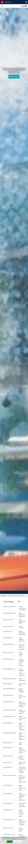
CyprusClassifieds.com (9, 659)
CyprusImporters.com (8, 819)
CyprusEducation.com (8, 701)
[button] (11, 589)
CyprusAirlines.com (8, 619)
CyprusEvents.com (8, 742)
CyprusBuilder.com (8, 638)
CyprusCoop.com (7, 683)
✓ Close (10, 841)
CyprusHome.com (7, 803)
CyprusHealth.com (8, 785)
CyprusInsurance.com (9, 834)
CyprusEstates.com (8, 723)
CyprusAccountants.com (9, 606)
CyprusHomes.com (8, 810)
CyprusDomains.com (8, 695)
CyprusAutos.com (7, 631)
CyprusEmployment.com (9, 710)
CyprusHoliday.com (8, 793)
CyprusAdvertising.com (9, 613)
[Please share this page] (19, 601)
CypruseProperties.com (9, 716)
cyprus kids (7, 2)
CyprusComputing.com (9, 669)
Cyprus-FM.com (7, 762)
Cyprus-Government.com (9, 775)
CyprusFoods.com (7, 767)
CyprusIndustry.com (8, 828)
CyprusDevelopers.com (9, 688)
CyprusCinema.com (8, 652)
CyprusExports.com (8, 747)
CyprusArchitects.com (8, 626)
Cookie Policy (17, 841)
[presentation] (2, 300)
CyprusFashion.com (8, 756)
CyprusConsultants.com (9, 678)
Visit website (15, 76)
